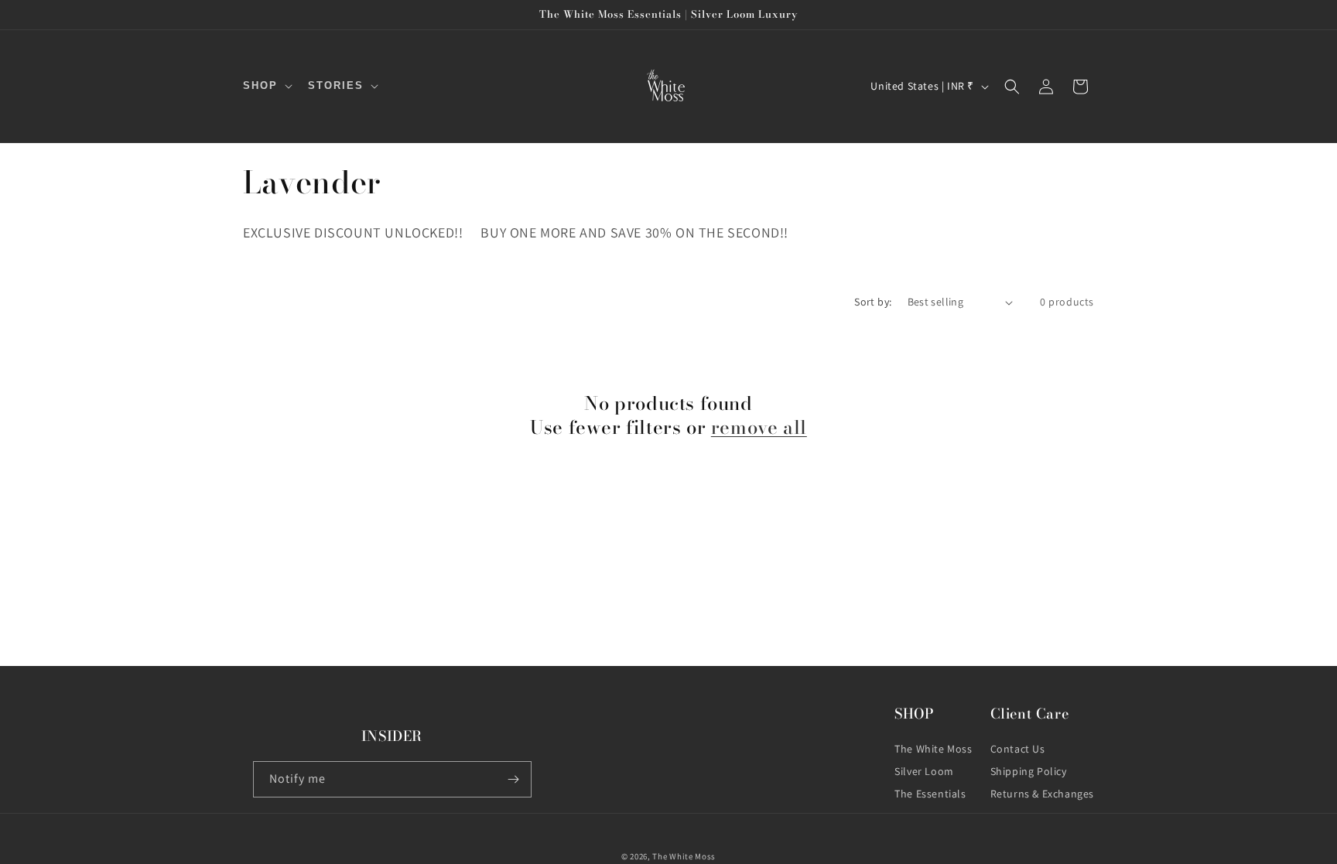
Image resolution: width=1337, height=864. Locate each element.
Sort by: (872, 302)
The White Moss (933, 749)
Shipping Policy (1028, 771)
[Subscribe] (514, 779)
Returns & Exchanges (1042, 794)
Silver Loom (924, 771)
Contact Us (1017, 749)
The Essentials (930, 794)
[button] (266, 86)
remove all (759, 427)
